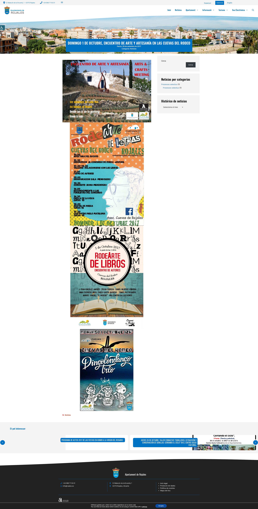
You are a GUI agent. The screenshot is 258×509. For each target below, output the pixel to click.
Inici (169, 9)
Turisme (221, 9)
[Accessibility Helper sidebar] (2, 27)
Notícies (178, 9)
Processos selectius (169, 84)
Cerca (163, 61)
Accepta (161, 506)
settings (144, 507)
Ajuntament (190, 9)
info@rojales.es (68, 486)
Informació (206, 9)
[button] (253, 10)
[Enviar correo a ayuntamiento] (60, 2)
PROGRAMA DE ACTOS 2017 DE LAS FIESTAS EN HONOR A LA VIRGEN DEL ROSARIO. (92, 440)
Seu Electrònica (238, 9)
